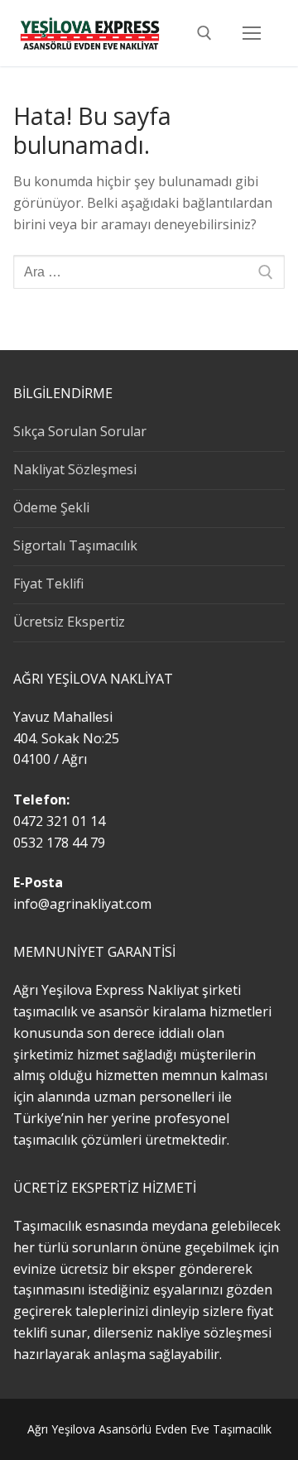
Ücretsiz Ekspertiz (69, 621)
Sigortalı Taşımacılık (75, 545)
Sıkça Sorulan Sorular (80, 431)
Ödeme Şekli (51, 507)
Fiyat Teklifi (48, 583)
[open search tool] (204, 33)
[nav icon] (251, 33)
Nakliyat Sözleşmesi (75, 469)
